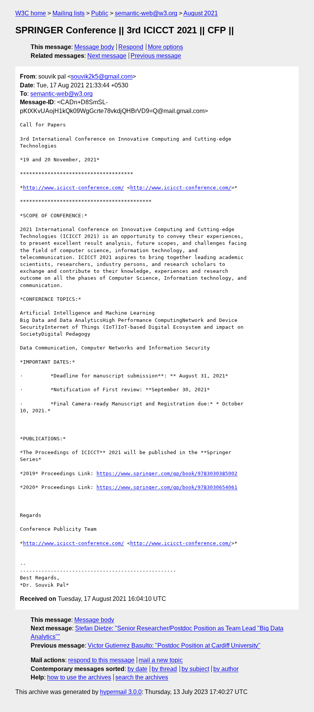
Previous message (156, 55)
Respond (130, 47)
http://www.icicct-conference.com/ (73, 187)
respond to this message (101, 660)
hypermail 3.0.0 (121, 692)
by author (226, 669)
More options (165, 47)
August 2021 (200, 13)
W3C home (30, 13)
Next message (106, 55)
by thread (164, 669)
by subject (195, 669)
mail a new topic (161, 660)
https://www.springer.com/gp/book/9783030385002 (166, 473)
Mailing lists (68, 13)
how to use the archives (79, 677)
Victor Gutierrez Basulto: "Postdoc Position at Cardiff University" (174, 645)
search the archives (141, 677)
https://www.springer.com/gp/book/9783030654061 (166, 487)
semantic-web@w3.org (146, 13)
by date (137, 669)
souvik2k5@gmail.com (101, 76)
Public (99, 13)
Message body (94, 47)
